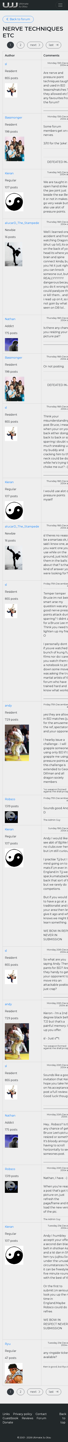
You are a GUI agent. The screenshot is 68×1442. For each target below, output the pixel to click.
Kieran (9, 173)
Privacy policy (22, 1414)
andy (8, 705)
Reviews (27, 1418)
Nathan (10, 319)
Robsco (10, 799)
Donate (8, 1422)
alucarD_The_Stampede (22, 223)
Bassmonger (13, 117)
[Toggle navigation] (60, 5)
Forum (41, 1418)
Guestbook (10, 1418)
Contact (41, 1414)
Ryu (8, 1344)
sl (6, 64)
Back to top (62, 1418)
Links (6, 1414)
